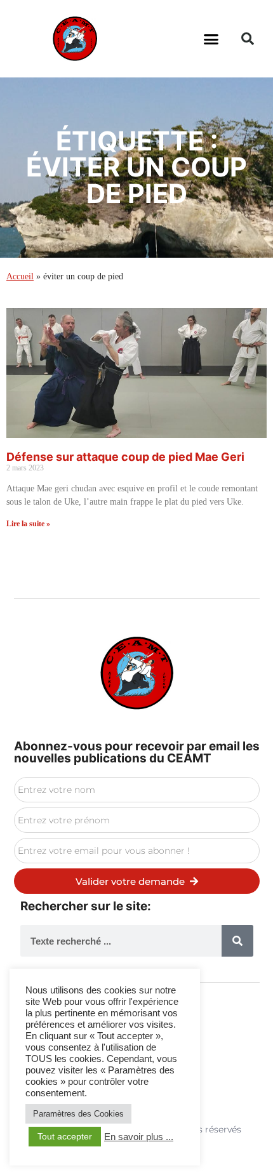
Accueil (20, 276)
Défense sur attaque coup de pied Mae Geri (125, 456)
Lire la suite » (28, 523)
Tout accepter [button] (64, 1136)
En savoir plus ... (138, 1137)
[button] (211, 39)
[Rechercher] (237, 941)
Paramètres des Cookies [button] (78, 1114)
